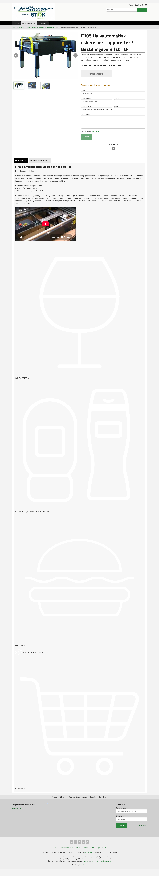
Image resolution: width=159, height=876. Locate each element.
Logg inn (93, 797)
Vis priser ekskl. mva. (19, 808)
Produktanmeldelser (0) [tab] (38, 160)
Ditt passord (120, 816)
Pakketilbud (43, 23)
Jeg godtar (91, 131)
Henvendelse (85, 114)
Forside (16, 23)
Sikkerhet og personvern (85, 847)
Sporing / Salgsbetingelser (78, 797)
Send (87, 137)
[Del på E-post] (113, 148)
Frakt (57, 847)
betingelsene (96, 131)
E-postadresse (86, 98)
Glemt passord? (142, 825)
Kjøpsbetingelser (67, 847)
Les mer (86, 861)
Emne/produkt (86, 106)
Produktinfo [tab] (19, 160)
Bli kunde (63, 797)
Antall (116, 106)
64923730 (88, 852)
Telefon (116, 98)
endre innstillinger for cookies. (101, 861)
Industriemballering (28, 23)
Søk (142, 9)
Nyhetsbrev (101, 847)
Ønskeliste (97, 73)
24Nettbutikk (83, 865)
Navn (83, 90)
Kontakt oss (103, 797)
